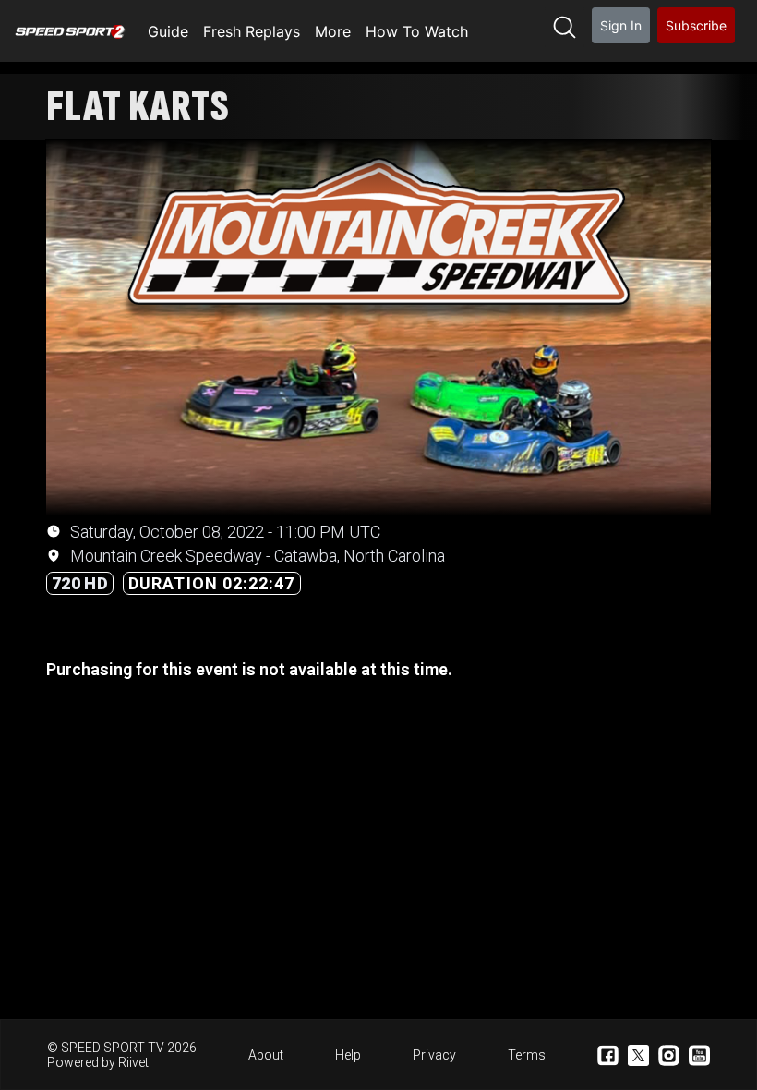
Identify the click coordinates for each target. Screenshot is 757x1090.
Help (348, 1055)
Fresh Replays (251, 31)
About (265, 1055)
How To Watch (417, 31)
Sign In (621, 25)
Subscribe (696, 25)
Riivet (133, 1062)
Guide (168, 31)
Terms (527, 1055)
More (333, 31)
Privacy (434, 1055)
